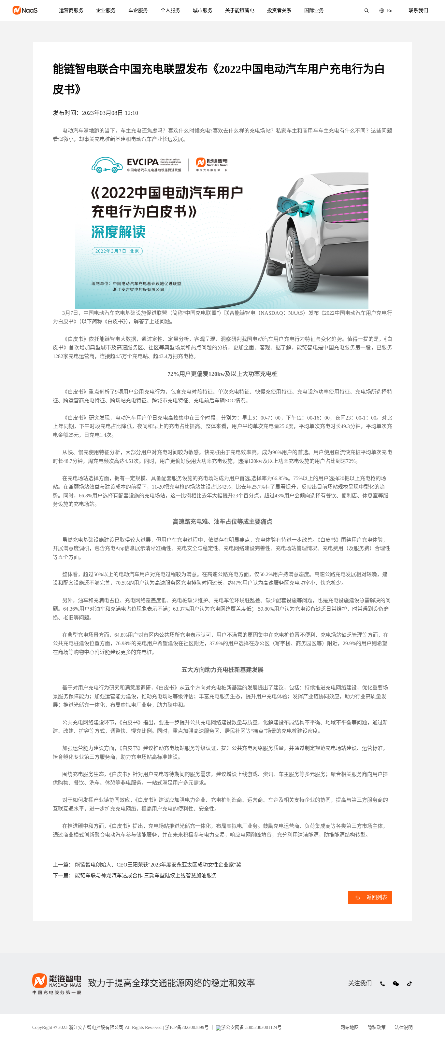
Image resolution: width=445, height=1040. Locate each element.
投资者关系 (279, 10)
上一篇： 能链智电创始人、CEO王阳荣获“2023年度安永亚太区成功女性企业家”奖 (147, 864)
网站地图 (349, 1027)
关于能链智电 (239, 10)
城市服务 (202, 10)
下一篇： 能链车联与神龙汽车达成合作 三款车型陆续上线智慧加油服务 (135, 875)
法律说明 (404, 1027)
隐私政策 (376, 1027)
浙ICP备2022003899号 (186, 1027)
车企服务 (138, 10)
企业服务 (106, 10)
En (390, 10)
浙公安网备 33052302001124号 (251, 1027)
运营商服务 (71, 10)
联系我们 (418, 10)
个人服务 (170, 10)
